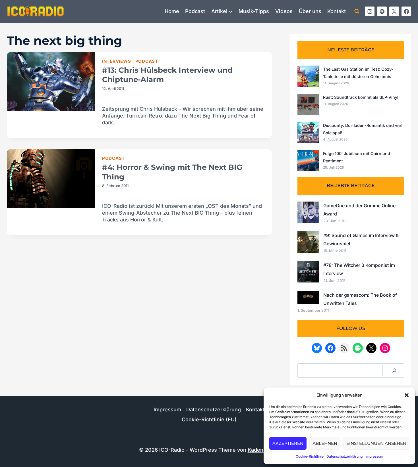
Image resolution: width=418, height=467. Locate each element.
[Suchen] (394, 370)
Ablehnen (325, 443)
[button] (406, 395)
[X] (394, 11)
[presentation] (51, 81)
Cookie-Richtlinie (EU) (209, 419)
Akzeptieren (287, 443)
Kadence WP (263, 450)
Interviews (116, 61)
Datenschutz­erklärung (344, 456)
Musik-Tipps (254, 11)
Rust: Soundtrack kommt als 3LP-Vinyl (360, 97)
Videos (284, 11)
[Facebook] (406, 11)
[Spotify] (382, 11)
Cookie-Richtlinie (310, 456)
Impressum (374, 456)
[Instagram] (369, 11)
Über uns (310, 11)
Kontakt (336, 11)
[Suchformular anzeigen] (357, 11)
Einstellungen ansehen (376, 443)
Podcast (195, 11)
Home (172, 11)
